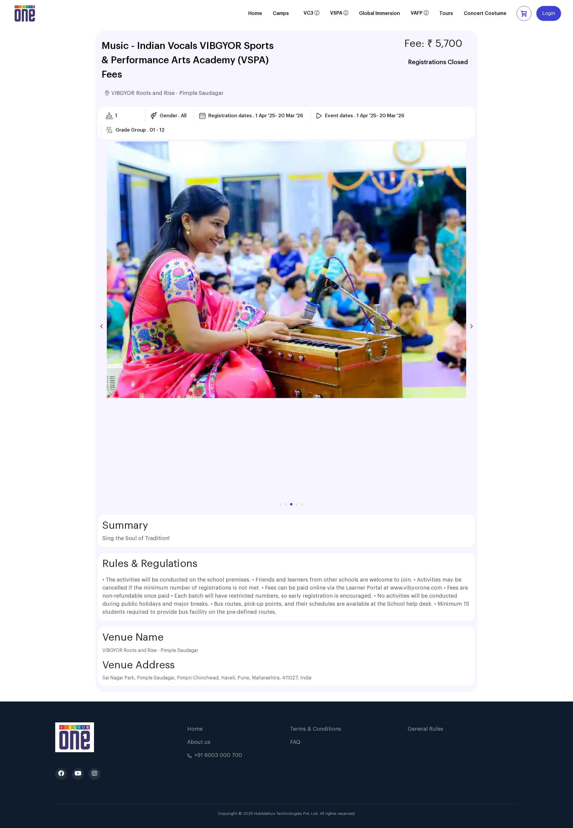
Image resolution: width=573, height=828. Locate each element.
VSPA (339, 15)
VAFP (420, 15)
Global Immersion (379, 13)
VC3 (311, 15)
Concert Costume (485, 13)
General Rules (425, 729)
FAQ (295, 742)
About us (198, 742)
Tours (446, 13)
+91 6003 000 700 (218, 755)
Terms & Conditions (315, 729)
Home (255, 13)
